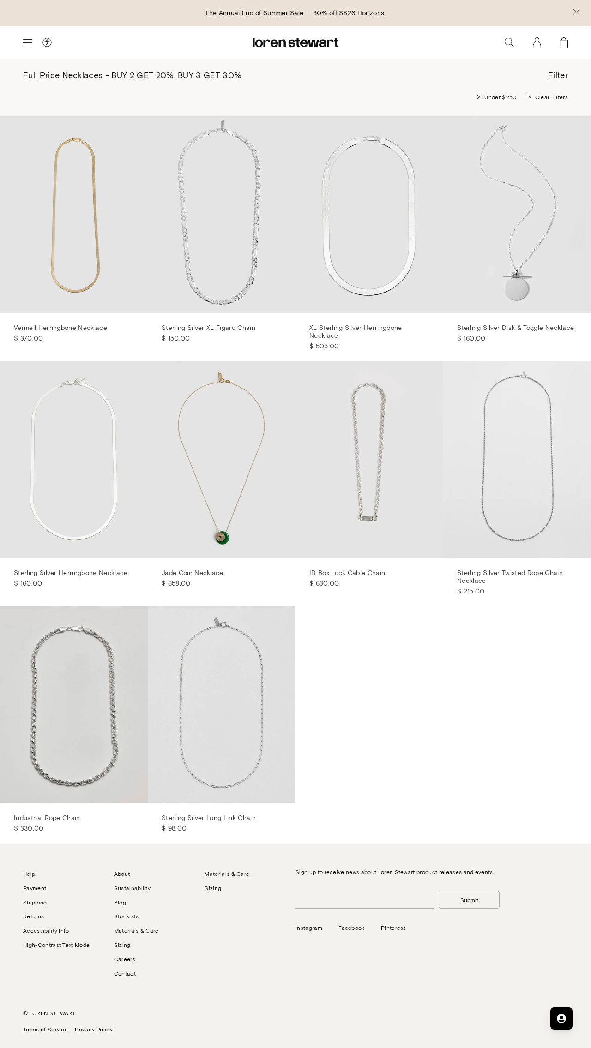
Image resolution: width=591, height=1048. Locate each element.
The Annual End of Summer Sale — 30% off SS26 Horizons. (295, 13)
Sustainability (132, 888)
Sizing (122, 944)
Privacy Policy (93, 1029)
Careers (124, 959)
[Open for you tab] (561, 1018)
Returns (33, 916)
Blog (120, 902)
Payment (34, 888)
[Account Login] (537, 42)
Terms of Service (45, 1029)
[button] (576, 13)
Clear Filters (551, 97)
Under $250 (500, 97)
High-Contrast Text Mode (56, 944)
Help (29, 873)
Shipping (35, 902)
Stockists (126, 916)
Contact (125, 973)
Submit (469, 900)
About (122, 873)
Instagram (309, 927)
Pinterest (393, 927)
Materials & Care (136, 930)
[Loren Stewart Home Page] (295, 42)
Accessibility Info (46, 930)
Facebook (351, 927)
